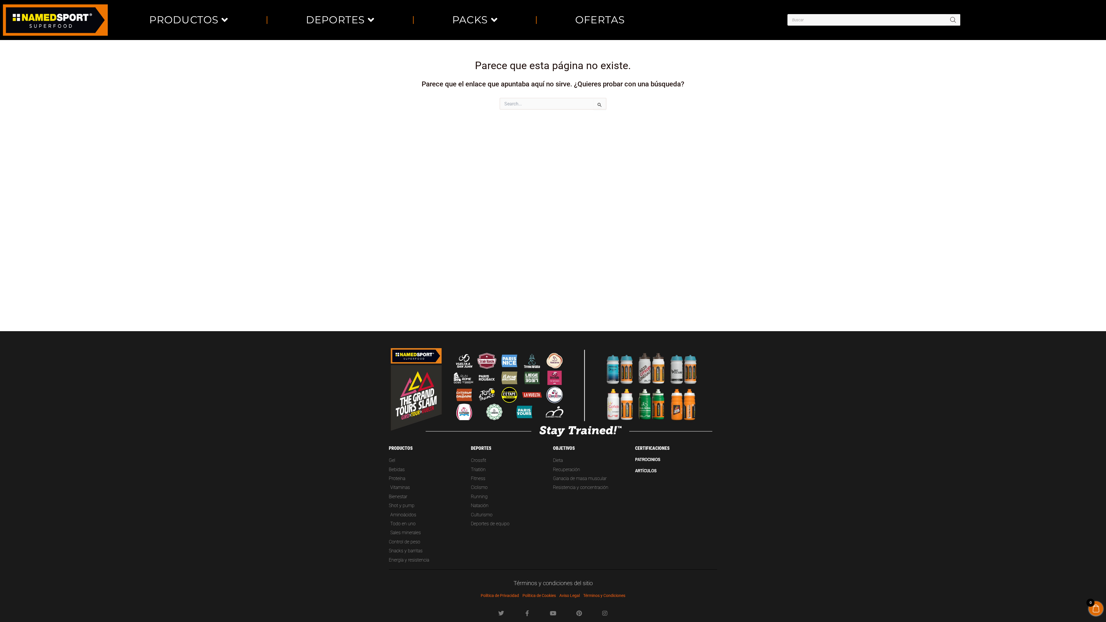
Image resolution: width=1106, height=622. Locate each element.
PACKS (470, 20)
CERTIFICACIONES (652, 448)
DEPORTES (335, 20)
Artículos (646, 470)
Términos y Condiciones (604, 595)
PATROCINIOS (647, 459)
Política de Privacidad (500, 595)
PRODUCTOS (184, 20)
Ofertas (600, 20)
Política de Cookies (539, 595)
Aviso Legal (569, 595)
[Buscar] (953, 20)
